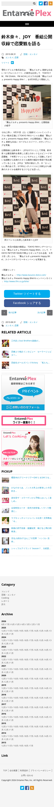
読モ (3, 604)
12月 (3, 630)
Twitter (41, 3)
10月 (16, 630)
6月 (13, 624)
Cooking (5, 597)
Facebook (46, 3)
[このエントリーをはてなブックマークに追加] (12, 63)
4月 (23, 624)
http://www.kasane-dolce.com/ (31, 275)
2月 (33, 624)
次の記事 (43, 312)
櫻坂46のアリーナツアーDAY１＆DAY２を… (31, 477)
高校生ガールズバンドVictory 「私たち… (30, 362)
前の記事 (10, 312)
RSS (51, 3)
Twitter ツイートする (27, 294)
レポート (5, 601)
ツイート (5, 62)
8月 (3, 624)
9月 (21, 630)
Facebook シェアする (27, 303)
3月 (28, 624)
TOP (5, 770)
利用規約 (24, 770)
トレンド (5, 591)
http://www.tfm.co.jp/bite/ (16, 281)
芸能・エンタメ (30, 54)
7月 (8, 624)
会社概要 (14, 770)
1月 (38, 624)
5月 (18, 624)
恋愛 (17, 57)
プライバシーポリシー (41, 770)
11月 (10, 630)
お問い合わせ (27, 775)
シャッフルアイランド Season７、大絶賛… (31, 548)
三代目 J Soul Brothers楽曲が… (25, 340)
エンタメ (9, 57)
